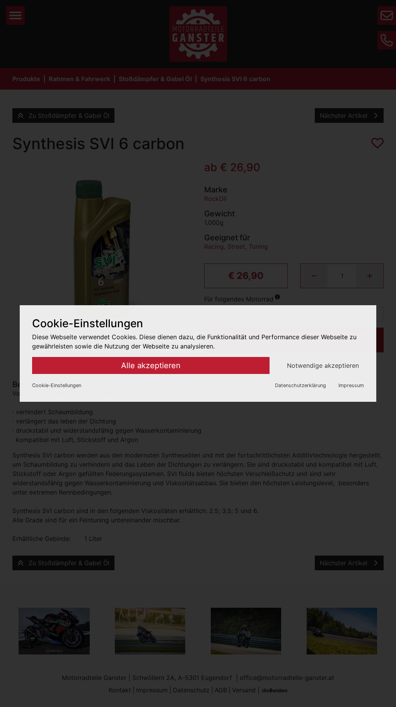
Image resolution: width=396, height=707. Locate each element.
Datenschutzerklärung (300, 385)
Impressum (351, 385)
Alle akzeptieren (151, 365)
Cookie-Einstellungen (56, 385)
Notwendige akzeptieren (323, 365)
